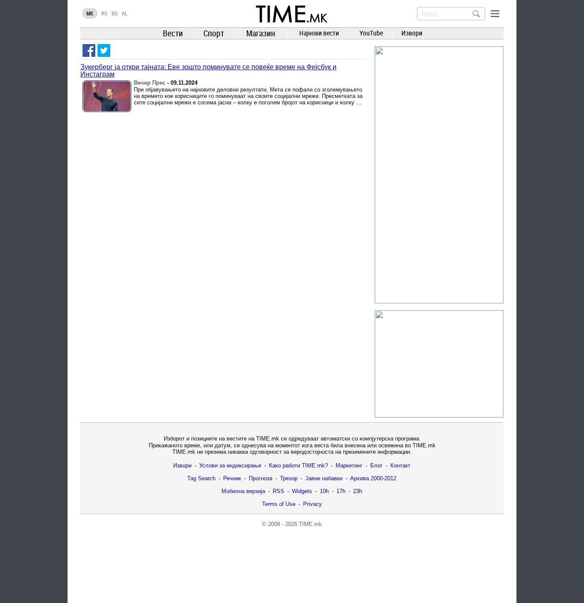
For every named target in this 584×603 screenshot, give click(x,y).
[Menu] (495, 13)
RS (104, 13)
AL (124, 13)
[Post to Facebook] (89, 50)
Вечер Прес (149, 83)
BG (115, 13)
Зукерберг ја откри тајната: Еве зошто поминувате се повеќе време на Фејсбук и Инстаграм (208, 70)
